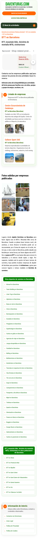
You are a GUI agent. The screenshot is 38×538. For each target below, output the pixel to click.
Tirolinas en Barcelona (12, 402)
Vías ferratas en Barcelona (14, 373)
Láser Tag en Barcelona (13, 294)
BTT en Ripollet (10, 467)
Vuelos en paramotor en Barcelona (16, 437)
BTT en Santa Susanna (13, 482)
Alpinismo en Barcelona (13, 299)
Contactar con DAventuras (14, 516)
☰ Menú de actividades (11, 25)
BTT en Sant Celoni (11, 472)
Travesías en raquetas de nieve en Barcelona (19, 368)
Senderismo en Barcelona (13, 363)
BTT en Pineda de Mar (12, 463)
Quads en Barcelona (12, 407)
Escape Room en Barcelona (14, 427)
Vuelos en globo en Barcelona (15, 333)
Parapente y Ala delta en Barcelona (16, 392)
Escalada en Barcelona (13, 319)
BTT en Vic (9, 487)
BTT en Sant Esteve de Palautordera (16, 477)
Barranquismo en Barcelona (14, 314)
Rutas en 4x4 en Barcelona (14, 304)
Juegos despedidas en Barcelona (16, 343)
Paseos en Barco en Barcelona (15, 417)
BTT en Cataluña (31, 32)
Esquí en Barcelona (12, 383)
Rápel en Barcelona (12, 397)
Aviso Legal (9, 521)
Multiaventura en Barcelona (14, 358)
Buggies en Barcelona (12, 422)
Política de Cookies (11, 531)
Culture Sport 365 (12, 139)
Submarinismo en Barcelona (14, 432)
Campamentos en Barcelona (14, 388)
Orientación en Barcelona (13, 412)
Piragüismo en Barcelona (13, 324)
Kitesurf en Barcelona (12, 284)
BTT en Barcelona (8, 34)
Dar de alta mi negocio (19, 13)
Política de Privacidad (12, 526)
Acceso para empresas (19, 18)
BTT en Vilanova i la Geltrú (14, 492)
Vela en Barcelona (11, 309)
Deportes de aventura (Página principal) (13, 32)
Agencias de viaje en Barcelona (15, 338)
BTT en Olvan (10, 458)
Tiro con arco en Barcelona (14, 378)
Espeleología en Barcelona (14, 329)
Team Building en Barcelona (14, 289)
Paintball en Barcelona (13, 348)
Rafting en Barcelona (12, 353)
